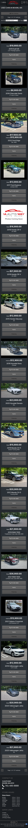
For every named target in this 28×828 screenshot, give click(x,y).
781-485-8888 (14, 55)
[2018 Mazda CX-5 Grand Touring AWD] (14, 432)
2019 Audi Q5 (14, 49)
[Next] (26, 17)
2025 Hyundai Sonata (14, 404)
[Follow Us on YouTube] (16, 822)
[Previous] (2, 17)
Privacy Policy (6, 817)
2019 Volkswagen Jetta (14, 667)
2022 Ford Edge (14, 141)
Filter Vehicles (14, 13)
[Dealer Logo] (13, 2)
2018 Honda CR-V (14, 230)
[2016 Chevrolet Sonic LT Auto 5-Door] (14, 78)
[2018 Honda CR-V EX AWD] (14, 214)
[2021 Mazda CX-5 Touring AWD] (14, 477)
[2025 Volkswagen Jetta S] (14, 693)
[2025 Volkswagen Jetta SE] (14, 735)
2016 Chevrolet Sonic (14, 94)
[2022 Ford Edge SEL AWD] (14, 122)
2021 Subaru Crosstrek (14, 622)
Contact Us (6, 816)
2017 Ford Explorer (14, 186)
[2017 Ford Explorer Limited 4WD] (14, 169)
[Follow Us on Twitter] (14, 822)
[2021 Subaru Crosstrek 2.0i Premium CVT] (14, 606)
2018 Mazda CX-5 (14, 448)
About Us (5, 814)
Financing (14, 64)
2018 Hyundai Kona (14, 364)
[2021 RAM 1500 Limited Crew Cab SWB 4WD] (14, 561)
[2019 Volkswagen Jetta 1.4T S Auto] (14, 650)
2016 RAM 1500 (14, 533)
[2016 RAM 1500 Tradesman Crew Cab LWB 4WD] (14, 519)
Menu (4, 2)
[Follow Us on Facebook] (12, 822)
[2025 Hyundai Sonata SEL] (14, 390)
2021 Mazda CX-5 (14, 493)
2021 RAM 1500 (14, 577)
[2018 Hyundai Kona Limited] (14, 348)
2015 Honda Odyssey (14, 319)
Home (4, 812)
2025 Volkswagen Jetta (14, 706)
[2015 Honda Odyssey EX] (14, 303)
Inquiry (14, 59)
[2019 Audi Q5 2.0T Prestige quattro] (14, 33)
